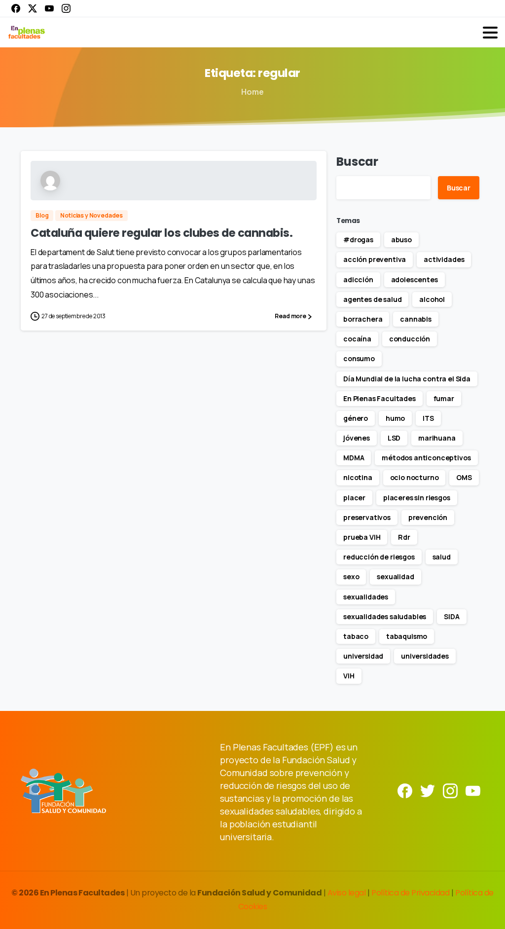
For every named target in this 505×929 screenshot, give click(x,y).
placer (354, 497)
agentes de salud (372, 299)
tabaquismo (406, 636)
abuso (401, 239)
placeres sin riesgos (416, 497)
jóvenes (356, 438)
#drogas (358, 239)
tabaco (355, 636)
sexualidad (395, 576)
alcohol (432, 299)
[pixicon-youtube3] (473, 790)
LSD (394, 438)
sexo (351, 576)
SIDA (451, 616)
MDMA (353, 457)
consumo (359, 358)
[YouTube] (49, 8)
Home (252, 91)
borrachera (362, 319)
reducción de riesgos (379, 556)
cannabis (416, 319)
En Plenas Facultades (379, 398)
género (355, 418)
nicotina (357, 477)
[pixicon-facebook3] (405, 790)
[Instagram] (66, 8)
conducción (409, 338)
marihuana (437, 438)
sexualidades (365, 596)
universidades (425, 656)
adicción (358, 279)
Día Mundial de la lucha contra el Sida (406, 378)
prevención (427, 517)
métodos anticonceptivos (426, 457)
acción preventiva (374, 259)
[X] (32, 8)
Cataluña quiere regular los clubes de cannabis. (161, 233)
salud (442, 556)
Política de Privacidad (411, 892)
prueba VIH (361, 537)
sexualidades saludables (384, 616)
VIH (349, 675)
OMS (464, 477)
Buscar (357, 161)
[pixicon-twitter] (427, 790)
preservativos (367, 517)
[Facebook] (15, 8)
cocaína (357, 338)
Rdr (404, 537)
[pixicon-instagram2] (450, 790)
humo (395, 418)
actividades (444, 259)
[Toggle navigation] (490, 32)
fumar (443, 398)
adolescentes (414, 279)
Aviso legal (347, 892)
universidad (363, 656)
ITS (428, 418)
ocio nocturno (414, 477)
